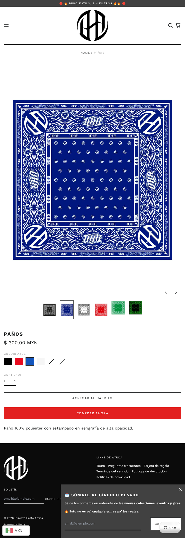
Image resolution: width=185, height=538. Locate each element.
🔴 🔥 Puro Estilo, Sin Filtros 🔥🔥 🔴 (92, 3)
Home (85, 52)
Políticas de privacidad (113, 477)
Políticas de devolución (149, 471)
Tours (100, 466)
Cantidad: (12, 374)
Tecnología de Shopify (14, 524)
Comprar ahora (92, 413)
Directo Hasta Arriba (29, 518)
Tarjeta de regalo (156, 466)
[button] (170, 25)
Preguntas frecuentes (124, 466)
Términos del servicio (112, 471)
